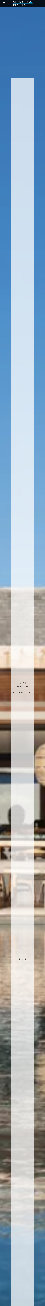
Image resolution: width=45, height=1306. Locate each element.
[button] (6, 3)
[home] (22, 3)
